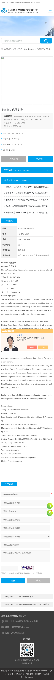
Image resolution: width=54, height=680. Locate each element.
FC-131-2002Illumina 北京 (22, 597)
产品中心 (22, 49)
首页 (14, 49)
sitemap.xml (29, 677)
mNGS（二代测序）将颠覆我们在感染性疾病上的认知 (28, 187)
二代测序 (40, 49)
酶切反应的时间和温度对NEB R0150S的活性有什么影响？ (28, 193)
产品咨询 (13, 159)
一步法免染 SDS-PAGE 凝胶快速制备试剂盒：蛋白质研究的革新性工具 (28, 212)
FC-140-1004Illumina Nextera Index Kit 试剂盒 (30, 604)
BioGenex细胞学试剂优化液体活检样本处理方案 (27, 206)
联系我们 (40, 159)
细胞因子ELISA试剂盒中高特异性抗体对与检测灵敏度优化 (28, 200)
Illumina (31, 49)
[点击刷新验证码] (27, 568)
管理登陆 (29, 674)
